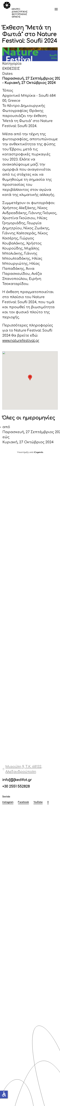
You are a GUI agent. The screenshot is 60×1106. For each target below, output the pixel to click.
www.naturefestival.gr (20, 340)
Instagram (7, 802)
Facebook (23, 802)
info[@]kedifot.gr (17, 780)
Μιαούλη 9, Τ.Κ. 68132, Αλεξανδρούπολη (23, 769)
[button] (56, 9)
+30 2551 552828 (16, 786)
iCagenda (38, 452)
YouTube (38, 802)
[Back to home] (15, 9)
